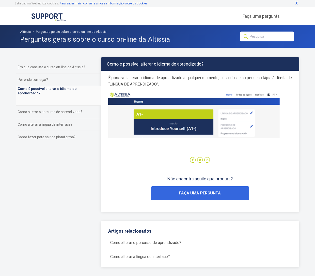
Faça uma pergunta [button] (200, 193)
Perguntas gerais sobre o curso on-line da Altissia (71, 32)
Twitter (200, 160)
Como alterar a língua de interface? (45, 124)
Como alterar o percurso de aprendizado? (50, 112)
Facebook (193, 160)
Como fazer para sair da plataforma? (47, 137)
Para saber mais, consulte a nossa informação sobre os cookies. (104, 3)
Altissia (25, 32)
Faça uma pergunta (261, 16)
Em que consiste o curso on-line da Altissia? (51, 67)
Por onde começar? (33, 80)
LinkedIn (207, 160)
